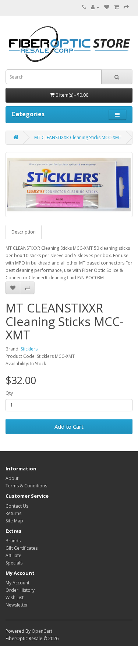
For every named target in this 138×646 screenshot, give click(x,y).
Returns (13, 513)
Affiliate (13, 555)
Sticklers (29, 349)
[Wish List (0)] (106, 7)
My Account (17, 583)
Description (23, 232)
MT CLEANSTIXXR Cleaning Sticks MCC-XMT (77, 137)
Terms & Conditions (26, 486)
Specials (14, 563)
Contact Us (17, 506)
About (12, 478)
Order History (20, 590)
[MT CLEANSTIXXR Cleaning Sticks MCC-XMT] (69, 185)
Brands (13, 541)
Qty (9, 393)
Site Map (14, 521)
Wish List (15, 597)
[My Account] (95, 7)
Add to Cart (69, 426)
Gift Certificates (22, 548)
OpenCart (42, 631)
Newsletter (17, 605)
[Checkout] (126, 7)
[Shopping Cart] (116, 7)
